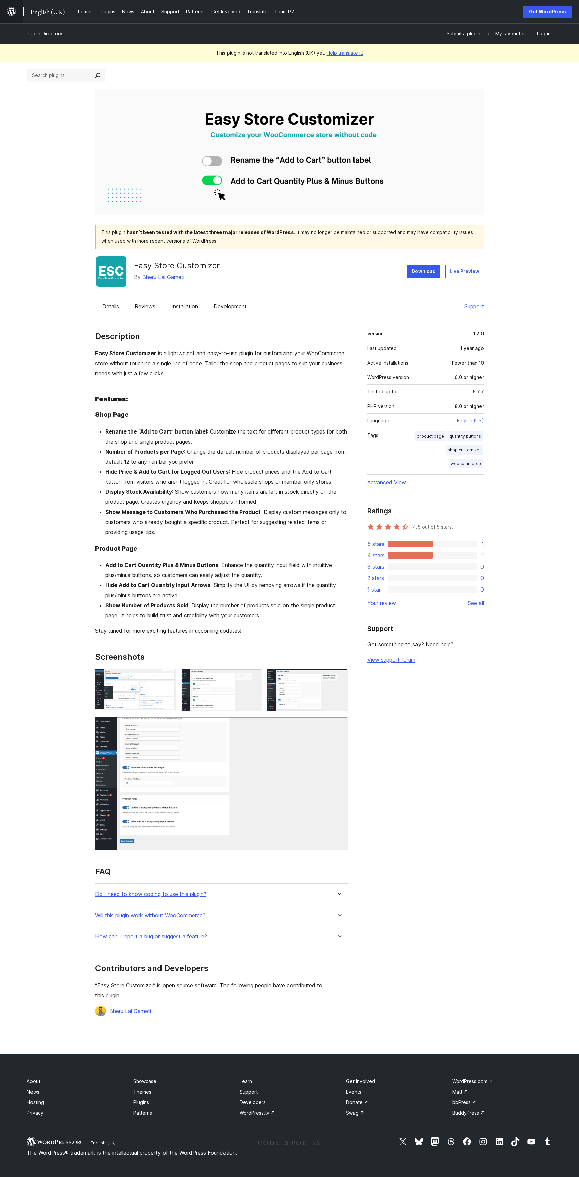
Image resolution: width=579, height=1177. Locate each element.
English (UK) (103, 1142)
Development (230, 306)
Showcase (144, 1081)
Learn (246, 1081)
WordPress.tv (257, 1113)
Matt (460, 1092)
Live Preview (464, 271)
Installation (184, 306)
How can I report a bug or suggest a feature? (151, 936)
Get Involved (360, 1081)
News (33, 1092)
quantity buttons (465, 436)
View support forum (391, 659)
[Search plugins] (98, 75)
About (33, 1081)
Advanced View (386, 482)
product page (430, 436)
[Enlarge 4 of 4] (338, 725)
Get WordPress (547, 11)
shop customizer (464, 449)
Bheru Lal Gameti (163, 276)
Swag (355, 1113)
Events (353, 1092)
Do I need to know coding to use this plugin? (150, 894)
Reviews (145, 306)
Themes (142, 1092)
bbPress (464, 1102)
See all (476, 603)
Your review (381, 603)
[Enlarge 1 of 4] (167, 678)
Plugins (141, 1102)
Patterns (142, 1113)
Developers (253, 1102)
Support (474, 306)
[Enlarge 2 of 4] (252, 678)
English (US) (470, 420)
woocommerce (466, 463)
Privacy (35, 1113)
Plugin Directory (44, 33)
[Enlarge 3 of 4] (338, 678)
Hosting (35, 1102)
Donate (357, 1102)
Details (110, 306)
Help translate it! (345, 53)
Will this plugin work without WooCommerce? (150, 915)
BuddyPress (468, 1113)
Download (424, 271)
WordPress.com (472, 1081)
